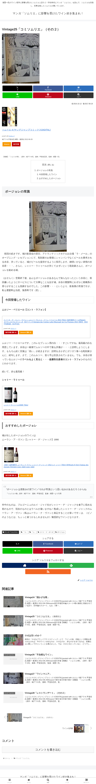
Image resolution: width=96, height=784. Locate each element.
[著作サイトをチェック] (25, 565)
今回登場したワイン (48, 174)
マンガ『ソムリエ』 (11, 532)
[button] (79, 95)
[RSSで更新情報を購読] (48, 571)
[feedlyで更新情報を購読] (71, 565)
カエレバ (11, 136)
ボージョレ (61, 532)
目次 (44, 164)
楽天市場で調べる (11, 332)
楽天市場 (16, 144)
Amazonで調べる (25, 332)
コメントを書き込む (48, 749)
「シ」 (33, 532)
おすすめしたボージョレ (50, 178)
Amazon (7, 144)
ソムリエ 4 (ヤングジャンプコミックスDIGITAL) (26, 130)
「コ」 (25, 532)
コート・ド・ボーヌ (46, 532)
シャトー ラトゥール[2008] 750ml (16, 405)
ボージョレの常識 (45, 170)
